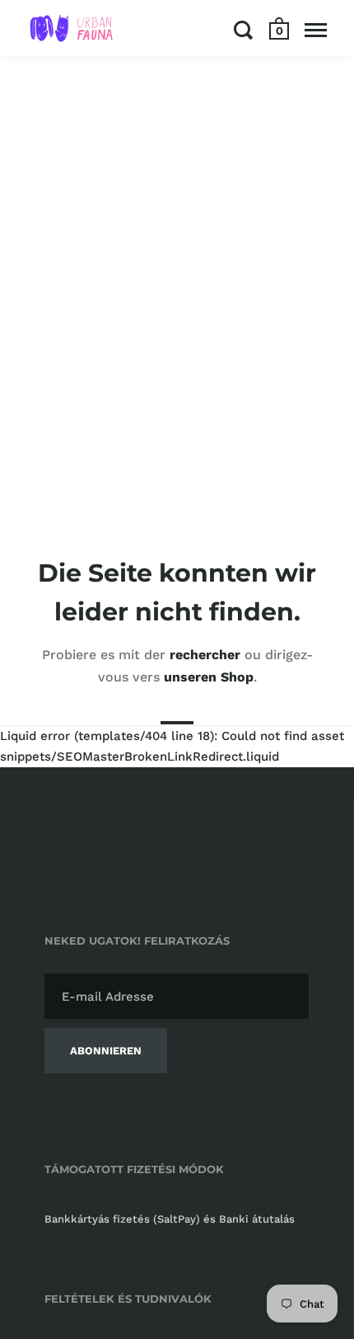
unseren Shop (209, 677)
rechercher (205, 654)
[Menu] (316, 30)
